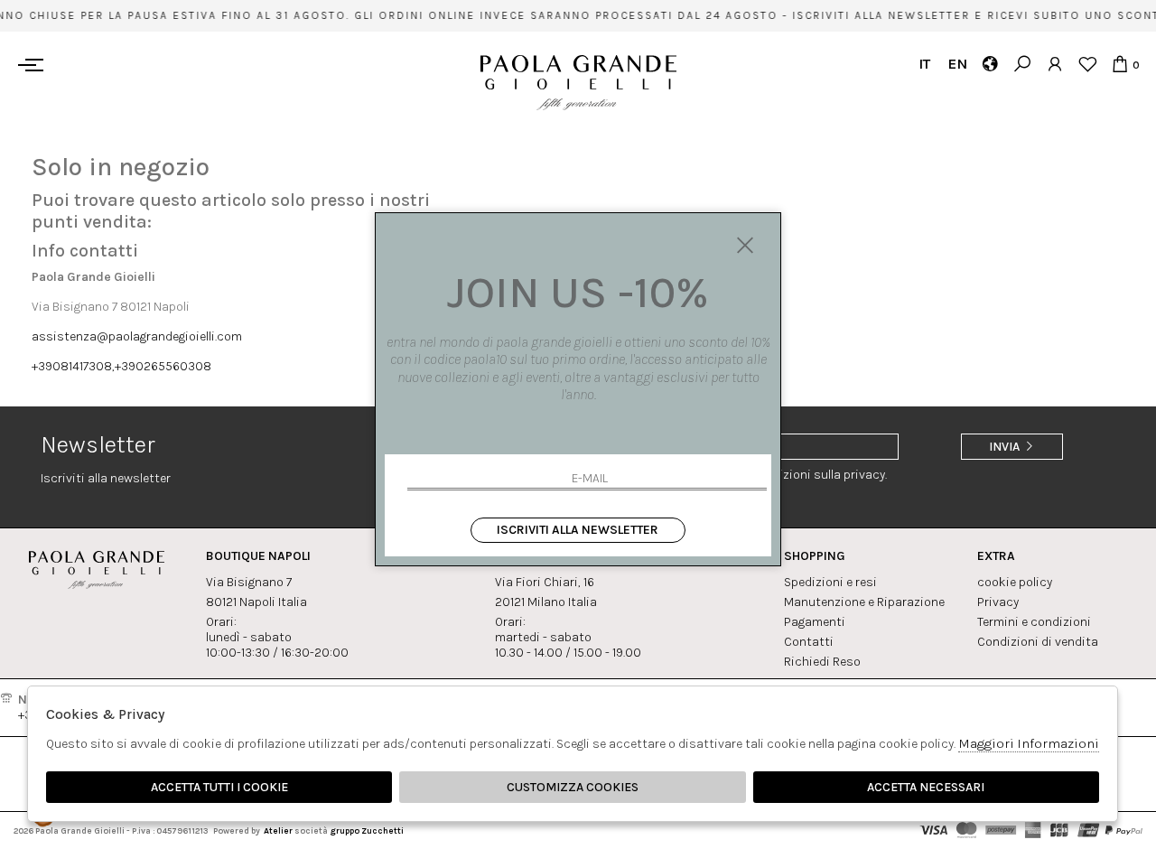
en (956, 63)
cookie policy (1014, 582)
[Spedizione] (989, 63)
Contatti (809, 641)
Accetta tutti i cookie (219, 787)
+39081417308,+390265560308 (121, 366)
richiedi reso (822, 661)
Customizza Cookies (573, 787)
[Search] (1021, 63)
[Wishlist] (1086, 63)
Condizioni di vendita (1037, 641)
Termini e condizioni (1034, 622)
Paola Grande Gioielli (578, 82)
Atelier (278, 830)
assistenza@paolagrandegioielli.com (137, 336)
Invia (1005, 446)
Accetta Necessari (925, 787)
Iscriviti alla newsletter (577, 529)
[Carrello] (1119, 63)
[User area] (1054, 63)
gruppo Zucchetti (367, 830)
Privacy (998, 602)
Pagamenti (814, 622)
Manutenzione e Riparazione (864, 602)
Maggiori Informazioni (1028, 743)
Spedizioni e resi (830, 582)
